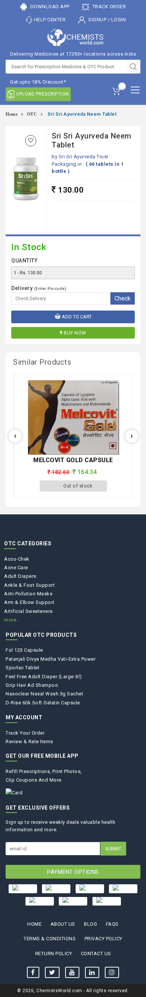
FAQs (112, 924)
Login (118, 19)
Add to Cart (76, 317)
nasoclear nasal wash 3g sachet (44, 694)
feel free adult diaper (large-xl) (44, 676)
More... (12, 620)
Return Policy (53, 953)
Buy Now (75, 333)
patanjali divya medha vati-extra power (50, 659)
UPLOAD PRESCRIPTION (42, 94)
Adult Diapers (20, 576)
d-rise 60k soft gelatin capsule (43, 702)
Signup (97, 19)
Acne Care (16, 567)
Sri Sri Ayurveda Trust (84, 156)
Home (12, 114)
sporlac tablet (22, 667)
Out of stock (77, 486)
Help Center (50, 19)
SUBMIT (113, 848)
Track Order (108, 6)
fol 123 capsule (24, 650)
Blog (90, 924)
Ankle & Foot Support (29, 585)
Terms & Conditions (50, 938)
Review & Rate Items (29, 741)
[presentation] (15, 436)
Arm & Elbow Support (29, 602)
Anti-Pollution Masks (28, 593)
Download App (49, 6)
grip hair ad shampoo (32, 685)
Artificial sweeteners (28, 611)
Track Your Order (25, 733)
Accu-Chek (17, 559)
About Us (63, 924)
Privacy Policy (103, 938)
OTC (32, 114)
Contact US (96, 953)
